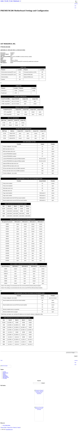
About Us (15, 427)
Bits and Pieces (6, 377)
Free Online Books (6, 425)
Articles (4, 371)
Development (5, 372)
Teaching (4, 375)
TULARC (5, 378)
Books (4, 373)
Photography (5, 376)
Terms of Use (9, 427)
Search (19, 427)
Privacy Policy (4, 427)
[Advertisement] (39, 21)
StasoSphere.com (9, 429)
